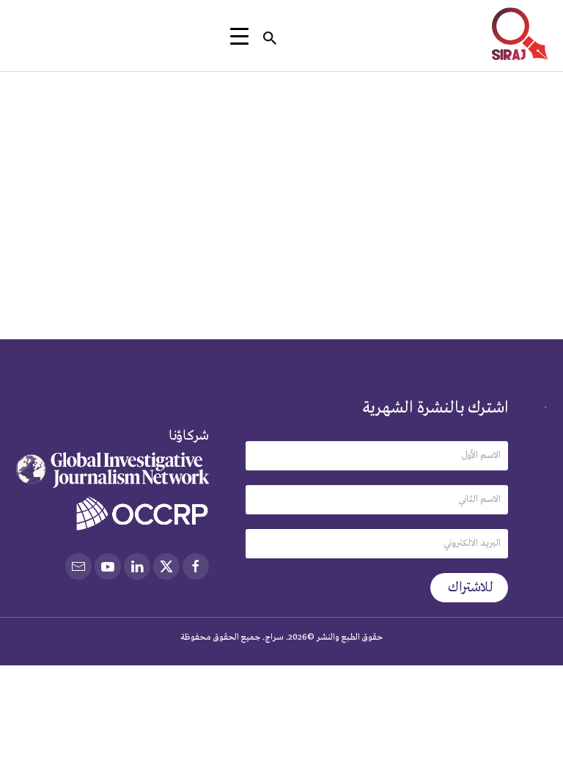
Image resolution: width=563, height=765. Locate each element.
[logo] (520, 33)
